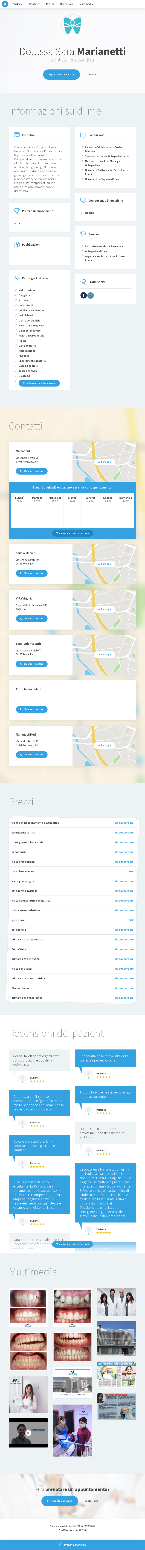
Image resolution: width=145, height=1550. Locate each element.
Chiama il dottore (33, 471)
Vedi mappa (104, 461)
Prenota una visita (63, 74)
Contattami (91, 1500)
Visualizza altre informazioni (39, 383)
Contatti (91, 74)
